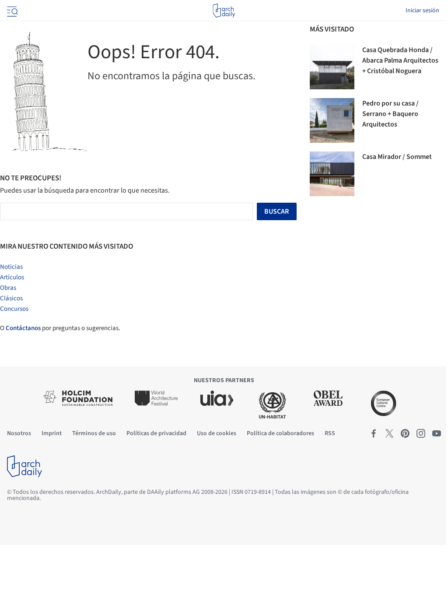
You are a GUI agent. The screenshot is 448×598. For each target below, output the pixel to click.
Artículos (12, 277)
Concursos (14, 308)
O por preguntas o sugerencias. (60, 328)
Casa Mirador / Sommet (397, 157)
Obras (8, 287)
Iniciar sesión (422, 10)
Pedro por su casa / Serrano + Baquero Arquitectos (390, 113)
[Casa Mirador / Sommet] (332, 173)
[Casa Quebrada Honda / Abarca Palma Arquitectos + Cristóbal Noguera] (332, 67)
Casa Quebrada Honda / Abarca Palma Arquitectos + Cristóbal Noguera (400, 60)
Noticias (11, 266)
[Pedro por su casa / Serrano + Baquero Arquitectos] (332, 120)
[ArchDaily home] (224, 11)
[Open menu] (11, 10)
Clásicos (11, 298)
